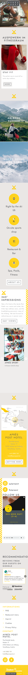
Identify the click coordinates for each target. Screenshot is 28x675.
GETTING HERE (14, 462)
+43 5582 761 (14, 453)
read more (22, 138)
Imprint (8, 619)
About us (14, 282)
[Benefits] (26, 15)
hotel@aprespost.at (14, 456)
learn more (22, 179)
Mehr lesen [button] (7, 581)
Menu (2, 3)
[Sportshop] (26, 22)
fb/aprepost (13, 490)
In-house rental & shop (12, 366)
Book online (11, 674)
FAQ (7, 610)
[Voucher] (26, 12)
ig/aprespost (14, 483)
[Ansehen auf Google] (5, 571)
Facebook (11, 659)
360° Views (9, 321)
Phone (19, 674)
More (7, 84)
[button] (5, 509)
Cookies (8, 623)
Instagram (5, 659)
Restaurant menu (12, 615)
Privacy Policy (10, 627)
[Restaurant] (26, 18)
